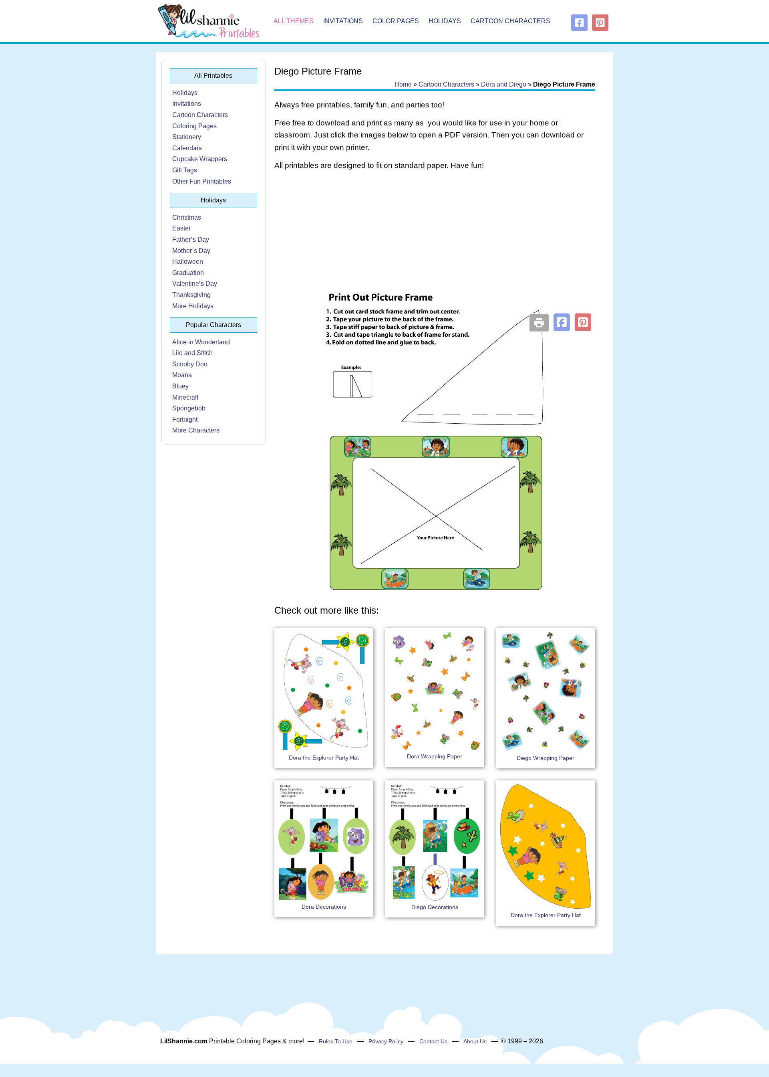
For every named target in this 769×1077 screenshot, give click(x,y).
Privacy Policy (385, 1041)
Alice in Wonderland (201, 342)
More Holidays (192, 306)
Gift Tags (184, 170)
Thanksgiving (191, 294)
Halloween (187, 261)
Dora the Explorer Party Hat (324, 757)
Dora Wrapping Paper (434, 756)
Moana (182, 375)
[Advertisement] (434, 241)
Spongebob (188, 408)
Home (403, 84)
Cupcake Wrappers (199, 159)
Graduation (188, 272)
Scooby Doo (189, 364)
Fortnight (184, 419)
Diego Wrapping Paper (545, 758)
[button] (562, 322)
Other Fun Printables (201, 181)
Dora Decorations (324, 906)
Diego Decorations (434, 907)
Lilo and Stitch (192, 353)
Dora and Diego (503, 84)
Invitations (343, 21)
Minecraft (185, 397)
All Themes (294, 21)
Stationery (186, 136)
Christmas (186, 217)
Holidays (445, 21)
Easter (181, 228)
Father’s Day (190, 239)
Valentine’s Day (194, 283)
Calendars (187, 148)
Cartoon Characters (510, 21)
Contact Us (433, 1041)
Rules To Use (335, 1041)
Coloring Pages (194, 126)
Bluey (180, 386)
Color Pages (395, 21)
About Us (475, 1041)
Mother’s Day (191, 250)
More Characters (195, 430)
